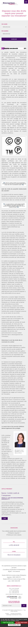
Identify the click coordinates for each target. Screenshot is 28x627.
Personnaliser (14, 625)
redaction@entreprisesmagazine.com (14, 594)
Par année (4, 24)
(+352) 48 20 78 (15, 592)
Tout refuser (22, 622)
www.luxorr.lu (16, 571)
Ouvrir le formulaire (14, 553)
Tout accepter (8, 622)
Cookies (7, 613)
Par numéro (5, 31)
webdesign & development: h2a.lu (14, 614)
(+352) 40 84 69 (14, 543)
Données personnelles (16, 613)
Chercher (14, 39)
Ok (24, 605)
